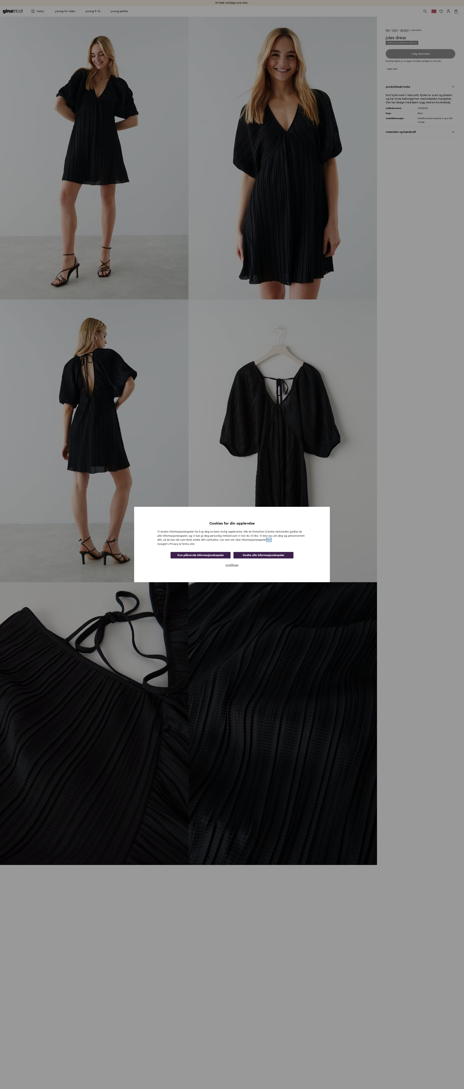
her (269, 540)
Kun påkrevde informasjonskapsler (200, 555)
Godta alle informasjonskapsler (263, 555)
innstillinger (232, 565)
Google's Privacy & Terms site (175, 544)
